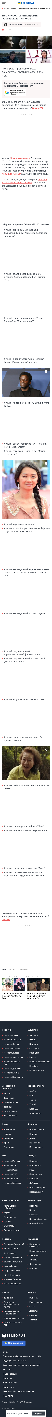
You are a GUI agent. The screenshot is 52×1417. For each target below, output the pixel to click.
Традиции (33, 1255)
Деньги (7, 1094)
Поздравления (36, 1192)
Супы (32, 1306)
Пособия (33, 1066)
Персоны (6, 1239)
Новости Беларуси (12, 1183)
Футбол (32, 1091)
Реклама (7, 1369)
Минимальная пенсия (14, 1318)
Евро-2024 (34, 1109)
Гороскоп (33, 1161)
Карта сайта (8, 1387)
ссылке (6, 919)
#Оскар (11, 969)
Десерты (33, 1311)
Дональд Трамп (11, 1249)
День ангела (35, 1264)
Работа (32, 1040)
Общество (33, 1030)
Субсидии (34, 1048)
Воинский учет (36, 1223)
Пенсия (5, 1292)
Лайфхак (33, 1183)
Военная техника (12, 1230)
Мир (4, 1156)
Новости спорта (36, 1086)
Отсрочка (33, 1215)
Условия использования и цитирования (21, 1365)
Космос (7, 1134)
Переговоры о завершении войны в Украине (26, 8)
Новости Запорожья (13, 1057)
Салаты (33, 1315)
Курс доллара (10, 1111)
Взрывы (7, 1213)
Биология (8, 1138)
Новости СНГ (10, 1174)
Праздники (33, 1239)
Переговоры (10, 1217)
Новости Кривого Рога (12, 1063)
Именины (33, 1269)
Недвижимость (11, 1102)
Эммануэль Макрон (13, 1257)
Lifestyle (32, 1156)
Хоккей (32, 1104)
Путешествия (35, 1174)
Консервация (35, 1302)
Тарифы (8, 1107)
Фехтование (35, 1113)
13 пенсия (8, 1298)
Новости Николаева (13, 1077)
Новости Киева (11, 1035)
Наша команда (10, 1383)
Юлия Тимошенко (12, 1275)
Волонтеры (9, 1226)
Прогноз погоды (36, 1070)
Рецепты (32, 1292)
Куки (24, 1413)
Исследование (36, 1147)
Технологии (9, 1129)
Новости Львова (11, 1053)
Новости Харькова (12, 1040)
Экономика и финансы (8, 1087)
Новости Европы (12, 1161)
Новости (6, 1030)
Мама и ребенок (37, 1129)
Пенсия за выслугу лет (13, 1323)
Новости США (10, 1166)
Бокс (31, 1096)
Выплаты (33, 1044)
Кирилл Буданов (11, 1266)
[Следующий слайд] (49, 8)
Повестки (33, 1206)
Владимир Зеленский (14, 1244)
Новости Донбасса (12, 1068)
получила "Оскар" (11, 174)
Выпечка (33, 1298)
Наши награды (10, 1374)
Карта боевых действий (10, 1207)
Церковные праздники (34, 1245)
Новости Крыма (11, 1073)
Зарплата (33, 1035)
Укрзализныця (10, 1116)
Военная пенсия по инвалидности (13, 1312)
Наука (5, 1124)
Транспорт (9, 1098)
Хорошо (38, 1414)
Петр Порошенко (12, 1271)
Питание (33, 1134)
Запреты (33, 1260)
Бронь (32, 1210)
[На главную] (26, 3)
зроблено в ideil (9, 1409)
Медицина (34, 1053)
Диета (32, 1138)
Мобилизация (34, 1200)
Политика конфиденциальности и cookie (22, 1356)
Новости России (11, 1170)
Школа (32, 1057)
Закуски (33, 1320)
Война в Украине (10, 1200)
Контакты (7, 1378)
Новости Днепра (11, 1044)
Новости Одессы (12, 1048)
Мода (31, 1170)
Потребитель (35, 1166)
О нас (5, 1352)
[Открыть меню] (4, 3)
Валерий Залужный (13, 1262)
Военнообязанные (38, 1219)
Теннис (32, 1100)
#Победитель (23, 969)
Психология (35, 1143)
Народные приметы (38, 1251)
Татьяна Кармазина (15, 24)
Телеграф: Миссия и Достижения (18, 1391)
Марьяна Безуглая (12, 1279)
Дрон (6, 1143)
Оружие (7, 1221)
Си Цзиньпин (10, 1253)
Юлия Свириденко (12, 1284)
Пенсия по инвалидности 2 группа (11, 1304)
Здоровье (32, 1124)
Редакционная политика (14, 1361)
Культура (33, 1179)
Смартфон (9, 1147)
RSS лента (8, 1396)
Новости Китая (11, 1179)
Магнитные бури (37, 1187)
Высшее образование (39, 1062)
